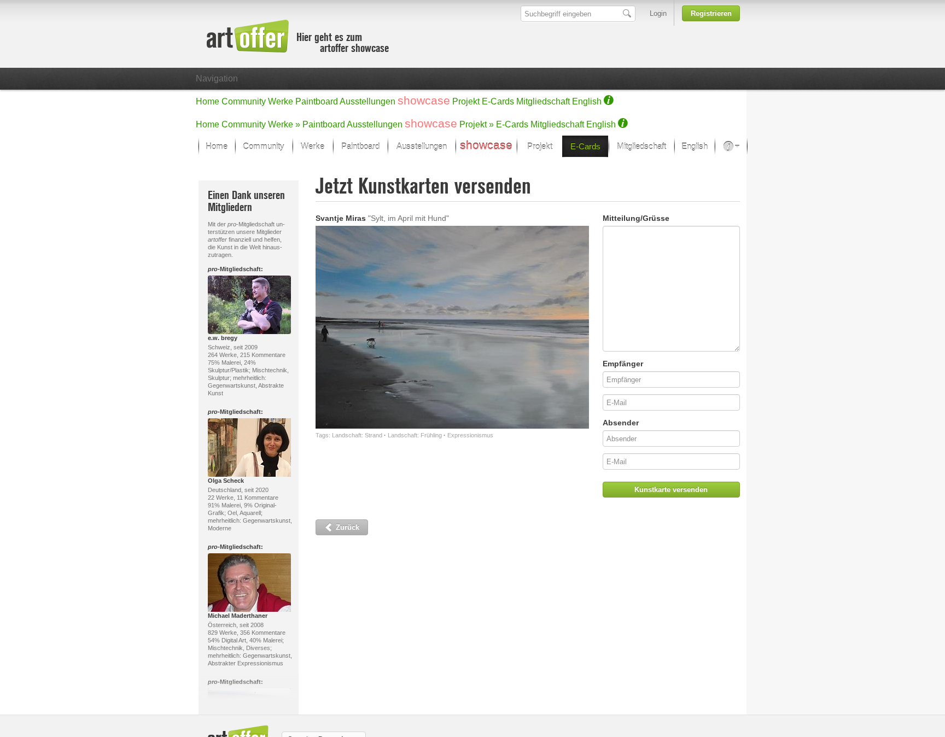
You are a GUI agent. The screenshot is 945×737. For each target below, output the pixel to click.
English (587, 101)
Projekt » (476, 124)
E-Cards (498, 101)
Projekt (466, 101)
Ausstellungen (367, 101)
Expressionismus (470, 435)
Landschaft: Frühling (415, 435)
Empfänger (623, 363)
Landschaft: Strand (357, 435)
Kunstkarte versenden (671, 490)
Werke (280, 101)
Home (207, 101)
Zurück (346, 527)
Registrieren (711, 13)
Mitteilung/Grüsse (636, 218)
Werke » (284, 124)
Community (243, 101)
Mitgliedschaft (543, 101)
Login (658, 13)
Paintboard (316, 101)
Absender (621, 422)
